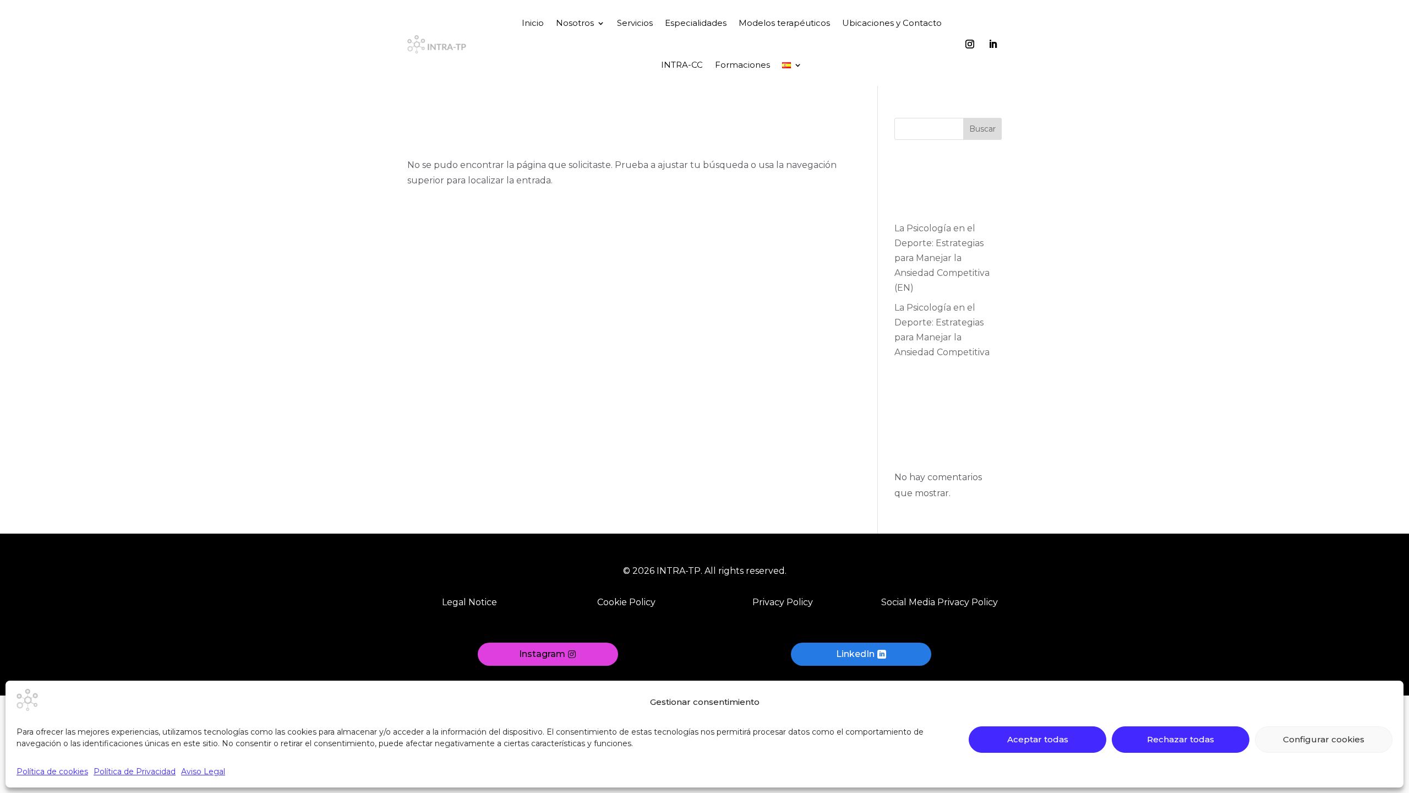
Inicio (533, 23)
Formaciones (742, 64)
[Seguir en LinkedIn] (993, 44)
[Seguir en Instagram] (970, 44)
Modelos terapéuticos (784, 23)
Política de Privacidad (135, 771)
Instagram (542, 654)
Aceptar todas (1037, 739)
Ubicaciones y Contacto (892, 23)
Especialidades (696, 23)
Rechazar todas (1180, 739)
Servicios (635, 23)
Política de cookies (52, 771)
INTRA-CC (682, 64)
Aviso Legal (203, 771)
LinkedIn (855, 654)
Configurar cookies (1323, 739)
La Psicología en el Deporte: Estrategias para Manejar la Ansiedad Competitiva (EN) (942, 258)
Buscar (982, 129)
